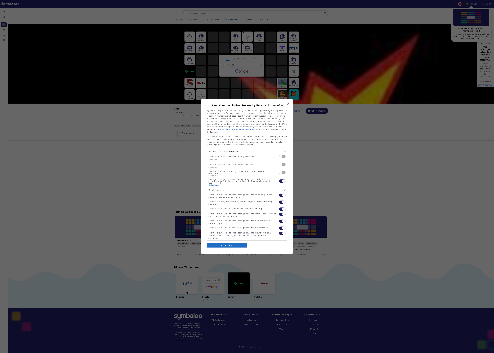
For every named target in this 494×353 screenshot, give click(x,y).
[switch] (282, 156)
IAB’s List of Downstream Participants (237, 129)
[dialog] (247, 176)
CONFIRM (226, 245)
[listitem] (247, 151)
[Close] (288, 103)
